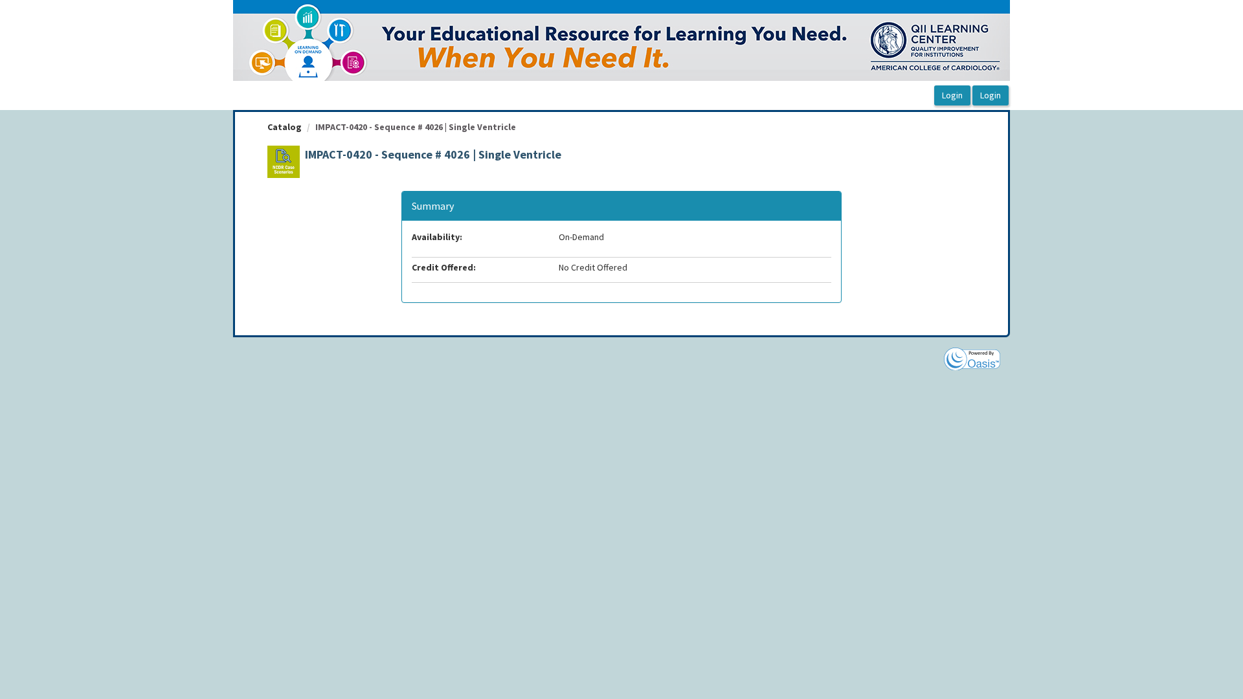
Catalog (284, 127)
